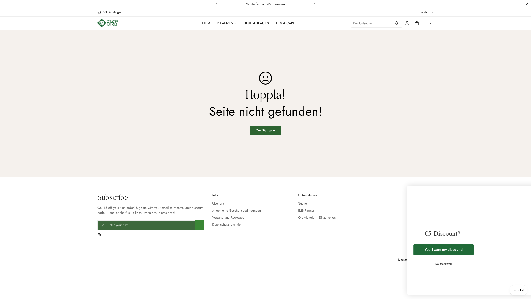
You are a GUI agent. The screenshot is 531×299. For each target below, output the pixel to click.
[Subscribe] (199, 225)
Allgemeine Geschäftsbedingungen (236, 210)
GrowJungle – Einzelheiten (317, 217)
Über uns (218, 203)
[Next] (314, 4)
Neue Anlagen (256, 23)
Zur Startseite (265, 130)
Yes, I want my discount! (418, 249)
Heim (206, 23)
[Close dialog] (521, 191)
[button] (416, 23)
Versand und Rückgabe (228, 217)
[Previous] (216, 4)
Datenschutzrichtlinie (226, 224)
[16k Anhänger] (99, 235)
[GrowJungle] (107, 23)
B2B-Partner (306, 210)
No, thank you (418, 264)
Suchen (303, 203)
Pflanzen (225, 23)
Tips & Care (285, 23)
